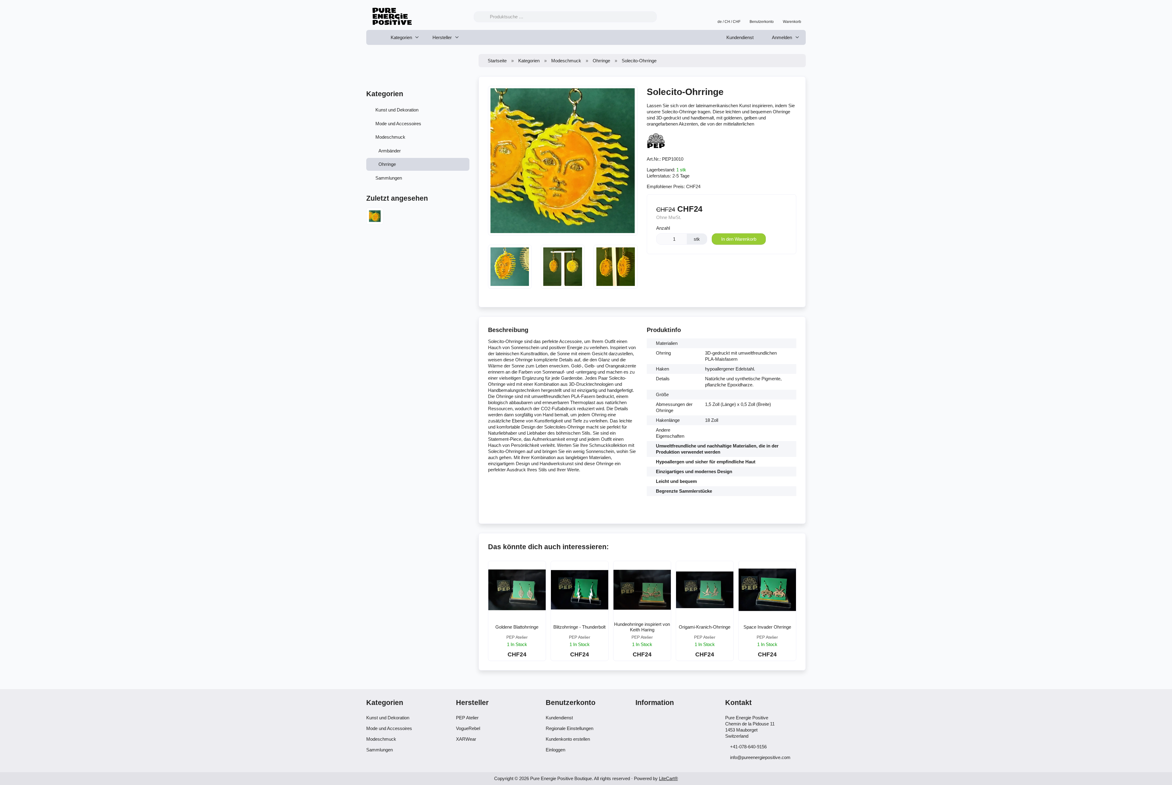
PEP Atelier (467, 717)
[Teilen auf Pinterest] (742, 267)
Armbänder (389, 150)
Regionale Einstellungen (569, 728)
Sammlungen (388, 178)
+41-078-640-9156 (748, 746)
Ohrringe (387, 164)
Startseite (497, 60)
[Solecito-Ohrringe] (374, 217)
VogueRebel (468, 728)
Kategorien (401, 37)
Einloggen (555, 749)
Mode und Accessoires (398, 123)
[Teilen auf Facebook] (727, 267)
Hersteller (442, 37)
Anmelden (781, 37)
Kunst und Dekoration (396, 109)
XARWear (466, 739)
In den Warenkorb (738, 239)
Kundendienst (740, 37)
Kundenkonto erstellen (568, 739)
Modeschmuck (390, 137)
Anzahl (663, 228)
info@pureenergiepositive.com (760, 757)
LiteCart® (668, 778)
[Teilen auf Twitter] (713, 267)
